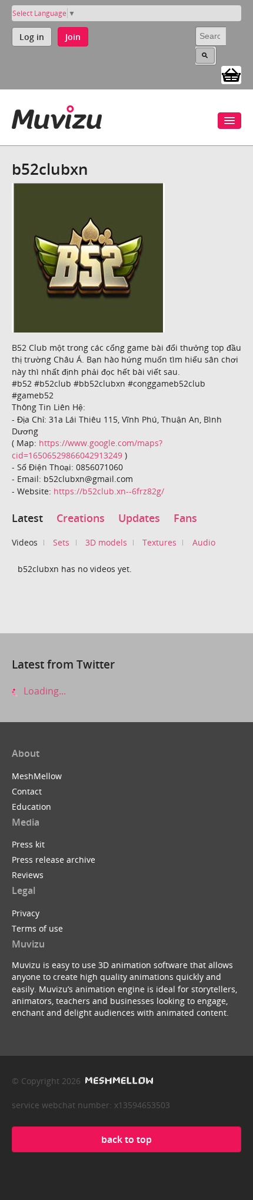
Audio (203, 542)
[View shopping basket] (231, 74)
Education (31, 806)
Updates (139, 518)
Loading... (43, 690)
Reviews (28, 874)
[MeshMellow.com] (118, 1080)
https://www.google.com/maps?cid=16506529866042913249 (87, 448)
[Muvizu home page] (57, 115)
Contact (27, 791)
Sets (61, 542)
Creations (80, 518)
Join (73, 36)
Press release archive (53, 859)
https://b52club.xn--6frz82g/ (109, 491)
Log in (31, 36)
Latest (27, 518)
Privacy (25, 913)
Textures (159, 542)
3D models (106, 542)
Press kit (28, 844)
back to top (126, 1139)
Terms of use (37, 928)
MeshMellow (37, 776)
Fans (185, 518)
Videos (25, 542)
